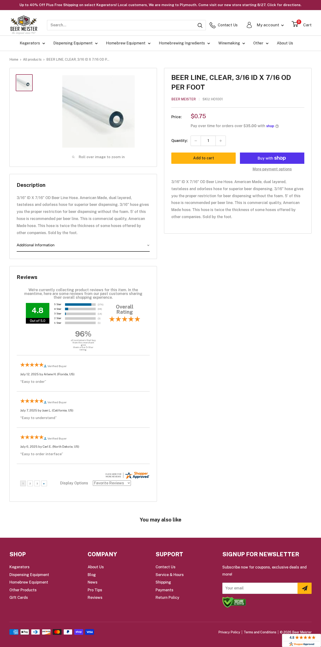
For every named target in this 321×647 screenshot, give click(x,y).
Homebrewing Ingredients (182, 43)
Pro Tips (95, 590)
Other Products (23, 590)
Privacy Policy (229, 632)
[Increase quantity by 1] (221, 141)
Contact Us (166, 567)
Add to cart (203, 158)
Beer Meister (183, 99)
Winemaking (229, 43)
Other (258, 43)
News (93, 582)
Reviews (95, 597)
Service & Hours (170, 574)
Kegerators (30, 43)
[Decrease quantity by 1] (196, 141)
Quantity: (179, 141)
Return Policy (167, 597)
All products (32, 59)
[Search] (200, 25)
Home (13, 59)
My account (268, 25)
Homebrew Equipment (125, 43)
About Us (285, 43)
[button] (83, 245)
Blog (92, 574)
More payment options (272, 169)
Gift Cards (18, 597)
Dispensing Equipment (73, 43)
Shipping (163, 582)
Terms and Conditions (260, 632)
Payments (164, 590)
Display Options (74, 483)
